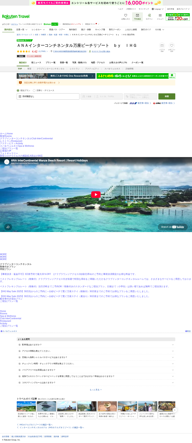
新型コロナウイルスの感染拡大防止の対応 (21, 156)
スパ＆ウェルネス (112, 69)
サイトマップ (144, 9)
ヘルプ (120, 9)
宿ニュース (36, 62)
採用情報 (48, 436)
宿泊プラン (25, 90)
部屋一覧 (64, 62)
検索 (167, 96)
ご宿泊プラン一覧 (9, 148)
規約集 (56, 436)
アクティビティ (92, 69)
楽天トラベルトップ (24, 35)
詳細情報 (130, 69)
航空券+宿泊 (143, 103)
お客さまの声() (118, 62)
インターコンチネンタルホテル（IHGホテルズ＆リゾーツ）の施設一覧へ (52, 427)
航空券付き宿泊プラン (11, 299)
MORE (3, 254)
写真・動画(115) (79, 62)
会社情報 (5, 436)
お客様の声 (5, 151)
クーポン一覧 (137, 62)
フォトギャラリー (9, 153)
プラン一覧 (51, 62)
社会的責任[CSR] (35, 436)
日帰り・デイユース (45, 90)
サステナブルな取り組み (101, 51)
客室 (29, 69)
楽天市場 (170, 9)
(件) (42, 51)
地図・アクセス (98, 62)
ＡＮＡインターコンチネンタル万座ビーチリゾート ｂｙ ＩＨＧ (77, 45)
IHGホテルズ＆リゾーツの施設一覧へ (36, 424)
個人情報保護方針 (18, 436)
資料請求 (65, 436)
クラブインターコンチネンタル (50, 69)
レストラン (75, 69)
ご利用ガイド (131, 9)
